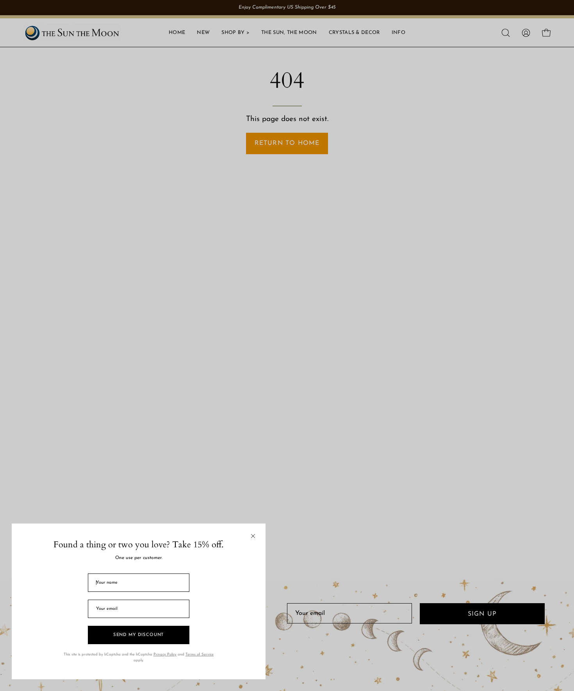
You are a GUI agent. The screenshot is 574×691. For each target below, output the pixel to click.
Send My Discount (138, 635)
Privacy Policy (164, 654)
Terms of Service (199, 654)
